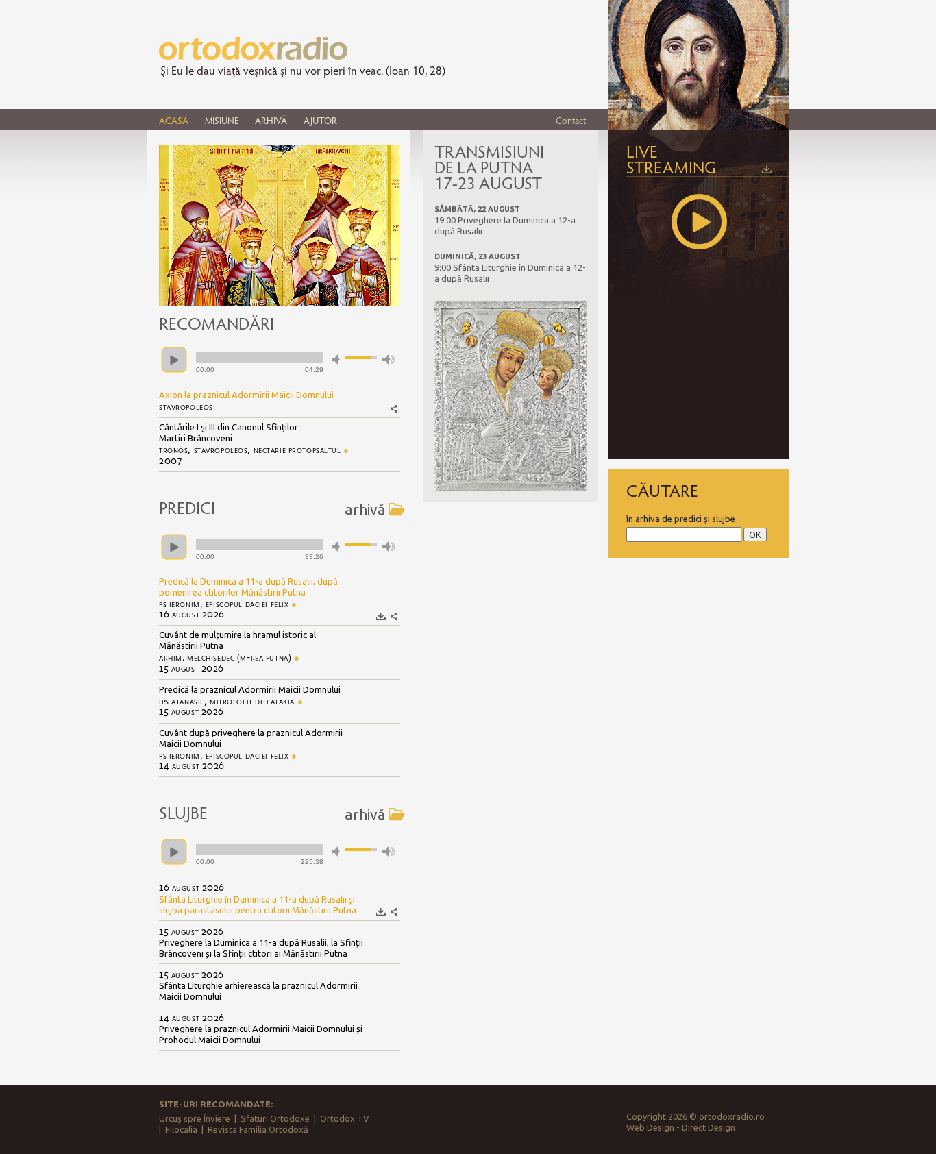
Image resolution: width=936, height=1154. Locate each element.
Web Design (650, 1127)
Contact (571, 120)
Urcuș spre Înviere (194, 1118)
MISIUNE (221, 120)
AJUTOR (320, 120)
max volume (388, 359)
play (174, 359)
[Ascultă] (699, 221)
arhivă (365, 509)
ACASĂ (173, 120)
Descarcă (381, 616)
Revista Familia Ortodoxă (258, 1129)
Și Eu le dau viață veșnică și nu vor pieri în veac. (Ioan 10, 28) (302, 70)
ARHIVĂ (271, 120)
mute (338, 359)
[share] (394, 409)
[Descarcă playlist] (766, 169)
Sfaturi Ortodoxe (275, 1118)
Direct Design (708, 1127)
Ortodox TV (344, 1118)
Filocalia (181, 1129)
